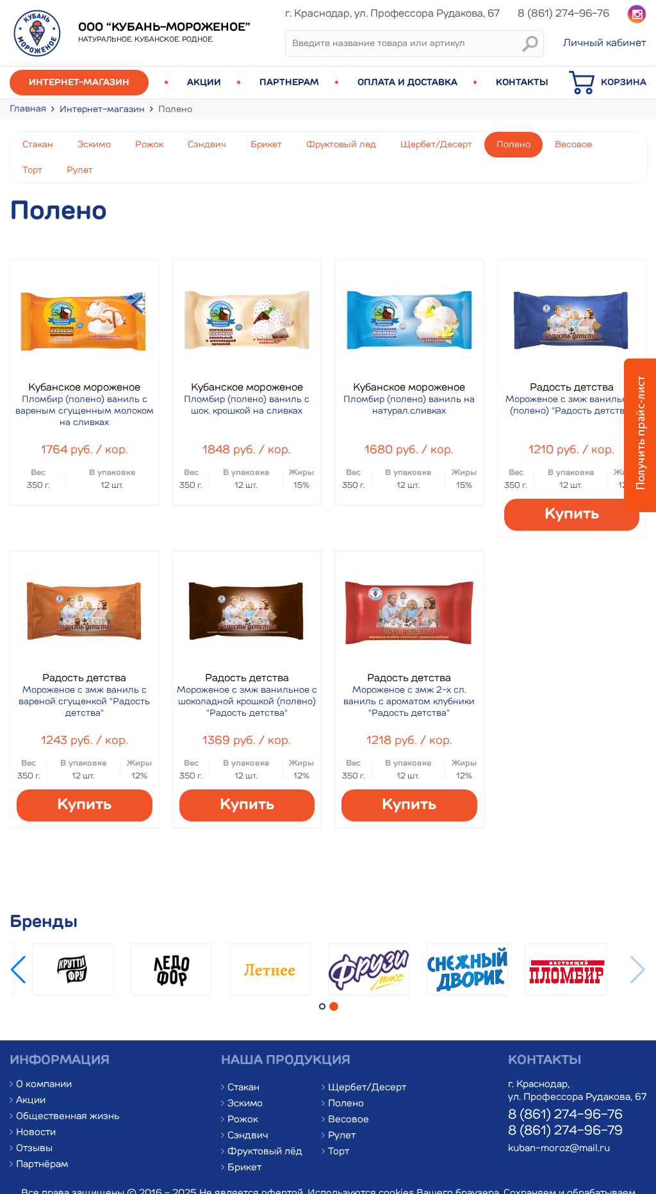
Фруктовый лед (341, 144)
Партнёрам (42, 1165)
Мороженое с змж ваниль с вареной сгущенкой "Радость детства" (84, 702)
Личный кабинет (604, 43)
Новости (36, 1133)
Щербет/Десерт (436, 144)
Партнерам (289, 82)
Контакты (522, 82)
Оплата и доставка (407, 82)
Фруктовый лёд (264, 1152)
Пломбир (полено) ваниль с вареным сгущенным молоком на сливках (84, 411)
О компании (44, 1085)
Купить (572, 514)
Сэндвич (207, 144)
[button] (18, 970)
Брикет (266, 144)
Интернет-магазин (79, 82)
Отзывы (34, 1149)
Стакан (37, 144)
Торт (32, 170)
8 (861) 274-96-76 (565, 1115)
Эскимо (94, 144)
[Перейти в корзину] (585, 93)
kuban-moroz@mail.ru (559, 1149)
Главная (28, 108)
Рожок (149, 144)
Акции (204, 82)
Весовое (573, 144)
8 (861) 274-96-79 (565, 1131)
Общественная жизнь (67, 1117)
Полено (513, 144)
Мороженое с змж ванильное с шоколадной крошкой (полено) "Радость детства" (247, 702)
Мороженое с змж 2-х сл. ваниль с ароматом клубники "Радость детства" (409, 702)
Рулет (80, 170)
